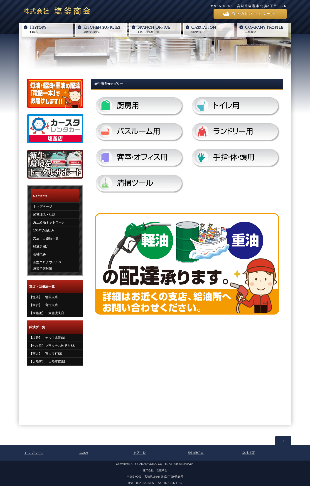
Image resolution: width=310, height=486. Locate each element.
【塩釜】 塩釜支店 (43, 297)
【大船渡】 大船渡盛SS (47, 361)
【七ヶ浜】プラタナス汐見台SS (52, 345)
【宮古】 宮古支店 (43, 305)
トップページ (42, 206)
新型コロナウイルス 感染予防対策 (47, 265)
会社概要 (264, 29)
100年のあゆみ (43, 230)
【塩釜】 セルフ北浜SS (47, 338)
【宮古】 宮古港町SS (45, 353)
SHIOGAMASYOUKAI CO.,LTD (149, 463)
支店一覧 (139, 453)
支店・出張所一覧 (153, 29)
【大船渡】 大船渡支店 (46, 313)
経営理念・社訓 (44, 214)
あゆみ (38, 29)
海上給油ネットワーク (253, 14)
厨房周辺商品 (101, 29)
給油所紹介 (203, 29)
